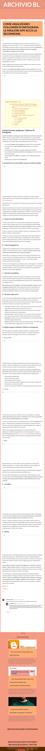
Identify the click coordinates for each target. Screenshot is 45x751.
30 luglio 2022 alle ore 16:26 (19, 599)
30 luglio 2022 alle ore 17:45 (21, 603)
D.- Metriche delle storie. (19, 113)
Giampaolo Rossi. (9, 599)
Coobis (6, 586)
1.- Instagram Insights (21, 118)
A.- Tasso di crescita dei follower (21, 108)
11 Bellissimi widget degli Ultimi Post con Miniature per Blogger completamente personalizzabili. (22, 682)
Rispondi (8, 612)
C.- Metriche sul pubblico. (19, 112)
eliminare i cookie (21, 750)
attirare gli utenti (22, 433)
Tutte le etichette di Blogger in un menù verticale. (21, 653)
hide (20, 102)
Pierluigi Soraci (12, 603)
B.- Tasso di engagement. (19, 110)
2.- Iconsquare (19, 119)
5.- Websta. (15, 124)
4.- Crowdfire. (16, 123)
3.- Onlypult (19, 121)
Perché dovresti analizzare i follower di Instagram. (23, 104)
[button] (3, 40)
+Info (32, 748)
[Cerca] (43, 4)
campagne (21, 45)
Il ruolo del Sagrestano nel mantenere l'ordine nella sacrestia (21, 711)
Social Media (5, 588)
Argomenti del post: (13, 102)
